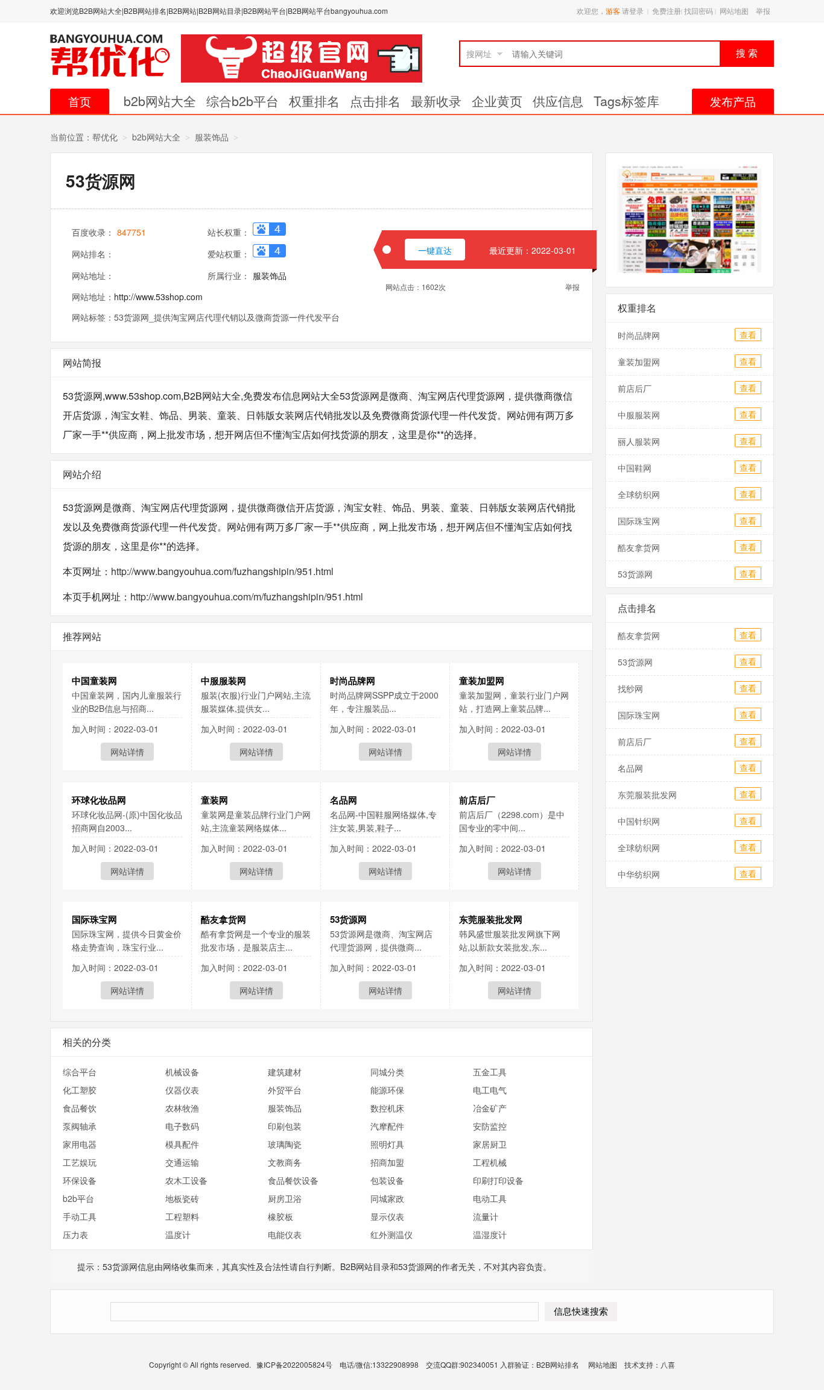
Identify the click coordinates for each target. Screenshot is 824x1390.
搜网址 (479, 54)
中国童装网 (94, 680)
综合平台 (80, 1072)
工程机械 (490, 1162)
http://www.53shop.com (158, 297)
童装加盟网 (481, 680)
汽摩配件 (387, 1126)
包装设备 (387, 1180)
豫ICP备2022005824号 (295, 1364)
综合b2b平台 (242, 100)
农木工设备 (186, 1180)
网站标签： (93, 317)
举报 (763, 10)
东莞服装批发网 (490, 919)
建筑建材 (285, 1072)
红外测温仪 (391, 1234)
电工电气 (490, 1090)
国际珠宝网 (94, 919)
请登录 (633, 10)
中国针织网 (639, 821)
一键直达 (435, 250)
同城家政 (387, 1198)
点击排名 (375, 100)
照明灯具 (387, 1144)
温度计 (178, 1234)
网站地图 (734, 10)
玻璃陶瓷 (285, 1144)
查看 (748, 335)
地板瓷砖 (182, 1198)
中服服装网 (223, 680)
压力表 (75, 1234)
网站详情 (127, 752)
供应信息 (558, 100)
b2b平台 (78, 1198)
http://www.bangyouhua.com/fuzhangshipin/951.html (222, 571)
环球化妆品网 (99, 800)
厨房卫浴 (285, 1198)
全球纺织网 (639, 494)
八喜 (668, 1364)
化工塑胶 (80, 1090)
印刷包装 (285, 1126)
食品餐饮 (80, 1108)
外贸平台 (285, 1090)
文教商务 (285, 1162)
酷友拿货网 (223, 919)
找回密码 (698, 10)
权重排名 (314, 100)
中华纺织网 (639, 874)
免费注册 (666, 10)
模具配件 (182, 1144)
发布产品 (733, 101)
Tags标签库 (626, 100)
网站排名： (93, 254)
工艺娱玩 (80, 1162)
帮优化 (105, 137)
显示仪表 (387, 1216)
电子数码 (182, 1126)
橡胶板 (280, 1216)
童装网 (214, 800)
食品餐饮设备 (293, 1180)
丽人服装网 (639, 441)
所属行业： (229, 275)
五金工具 (490, 1072)
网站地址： (93, 275)
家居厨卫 (490, 1144)
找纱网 (630, 688)
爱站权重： (229, 254)
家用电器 (80, 1144)
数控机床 (387, 1108)
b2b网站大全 (160, 100)
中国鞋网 (634, 468)
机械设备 (182, 1072)
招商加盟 (387, 1162)
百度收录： (93, 232)
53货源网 (348, 919)
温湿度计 (490, 1234)
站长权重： (229, 232)
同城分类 (387, 1072)
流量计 (485, 1216)
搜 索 (747, 53)
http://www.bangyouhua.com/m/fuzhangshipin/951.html (246, 596)
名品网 (343, 800)
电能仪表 (285, 1234)
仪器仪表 (182, 1090)
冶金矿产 (490, 1108)
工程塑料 (182, 1216)
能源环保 (387, 1090)
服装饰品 (212, 137)
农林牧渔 (182, 1108)
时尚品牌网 (352, 680)
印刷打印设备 (498, 1180)
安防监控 (490, 1126)
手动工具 (80, 1216)
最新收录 (436, 100)
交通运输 (182, 1162)
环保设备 (80, 1180)
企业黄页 (497, 100)
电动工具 (490, 1198)
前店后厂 (477, 800)
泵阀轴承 (80, 1126)
